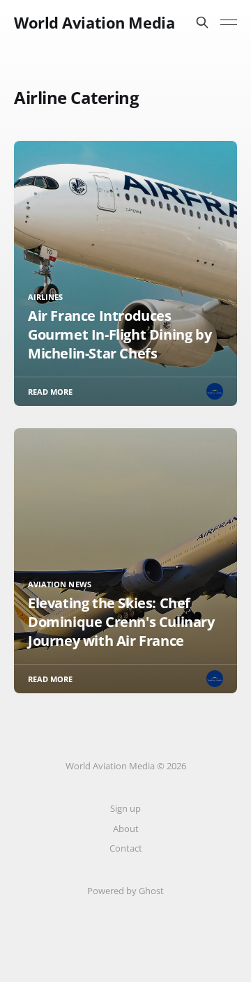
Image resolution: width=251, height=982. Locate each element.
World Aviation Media (94, 22)
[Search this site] (202, 22)
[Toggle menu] (228, 22)
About (126, 828)
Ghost (151, 890)
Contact (125, 848)
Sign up (125, 808)
